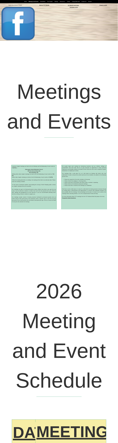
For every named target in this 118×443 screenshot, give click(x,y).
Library (68, 1)
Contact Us (83, 1)
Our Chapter (50, 1)
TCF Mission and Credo (73, 5)
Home (25, 1)
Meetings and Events (33, 1)
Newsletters (42, 1)
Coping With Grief (76, 1)
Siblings (56, 1)
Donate (89, 1)
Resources (62, 1)
